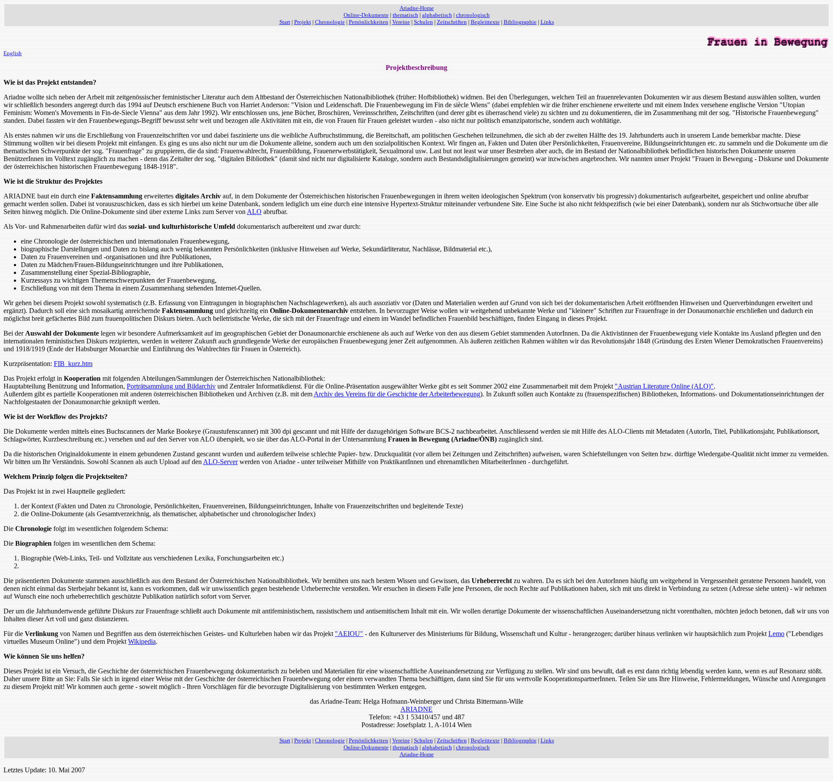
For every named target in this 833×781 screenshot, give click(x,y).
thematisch (405, 15)
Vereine (401, 22)
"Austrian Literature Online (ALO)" (664, 386)
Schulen (423, 22)
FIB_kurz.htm (73, 363)
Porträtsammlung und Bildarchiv (171, 386)
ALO (254, 211)
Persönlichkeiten (368, 22)
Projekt (302, 22)
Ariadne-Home (417, 8)
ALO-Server (220, 461)
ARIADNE (416, 709)
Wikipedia (142, 641)
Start (284, 22)
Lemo (776, 633)
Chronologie (330, 22)
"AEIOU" (349, 633)
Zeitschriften (452, 22)
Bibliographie (520, 22)
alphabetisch (437, 15)
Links (547, 22)
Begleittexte (485, 22)
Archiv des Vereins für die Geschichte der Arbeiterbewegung (397, 394)
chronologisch (473, 15)
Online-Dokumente (366, 15)
